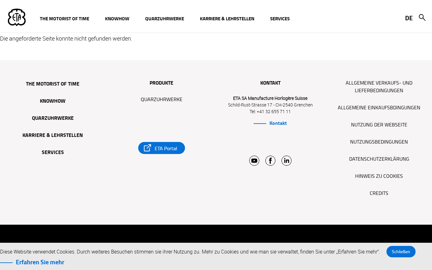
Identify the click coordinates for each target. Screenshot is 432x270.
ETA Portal (166, 148)
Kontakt (278, 123)
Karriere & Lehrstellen (52, 136)
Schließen (401, 251)
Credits (379, 193)
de (409, 18)
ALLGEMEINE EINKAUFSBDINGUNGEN (379, 108)
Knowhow (52, 101)
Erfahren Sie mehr (40, 262)
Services (53, 153)
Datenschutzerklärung (379, 159)
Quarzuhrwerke (53, 118)
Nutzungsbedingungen (379, 142)
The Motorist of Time (52, 84)
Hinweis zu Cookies (379, 176)
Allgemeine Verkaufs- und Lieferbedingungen (379, 86)
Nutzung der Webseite (379, 125)
